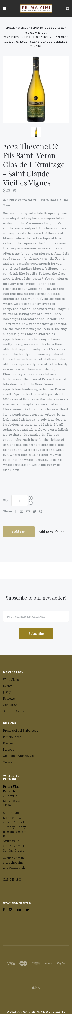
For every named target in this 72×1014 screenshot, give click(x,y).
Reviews (9, 698)
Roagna (8, 743)
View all (8, 762)
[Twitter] (27, 910)
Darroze (8, 749)
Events (7, 686)
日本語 (7, 692)
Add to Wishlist (51, 532)
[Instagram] (10, 910)
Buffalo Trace (12, 737)
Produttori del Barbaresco (20, 730)
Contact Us (10, 705)
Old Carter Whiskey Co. (18, 756)
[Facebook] (4, 910)
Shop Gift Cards (13, 711)
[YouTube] (19, 910)
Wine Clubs (11, 680)
